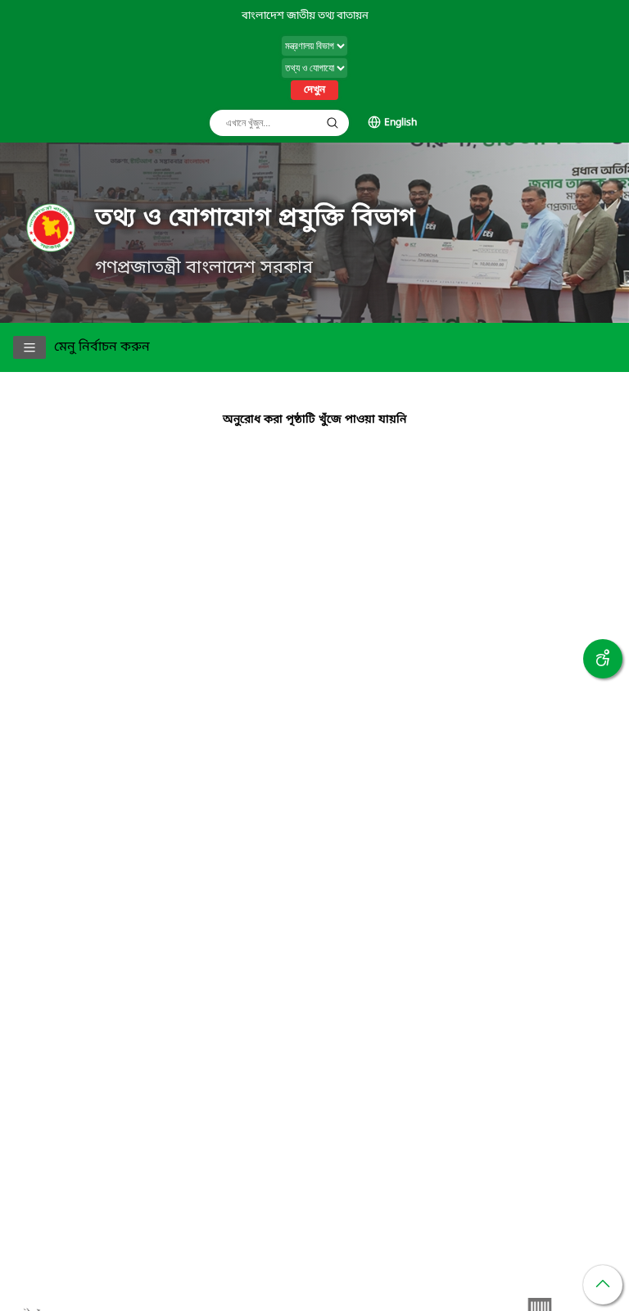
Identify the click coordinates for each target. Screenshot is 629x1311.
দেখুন (314, 90)
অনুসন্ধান (332, 123)
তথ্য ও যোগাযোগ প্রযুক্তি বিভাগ (255, 218)
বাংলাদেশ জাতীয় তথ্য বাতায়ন (305, 16)
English (400, 122)
